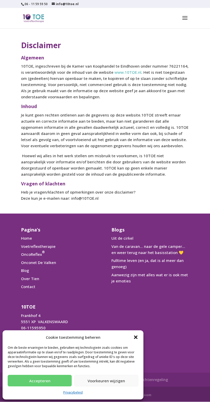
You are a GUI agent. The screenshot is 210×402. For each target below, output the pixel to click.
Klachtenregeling (153, 379)
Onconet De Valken (38, 262)
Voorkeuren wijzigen (106, 380)
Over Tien (30, 278)
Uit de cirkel (122, 238)
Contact (28, 286)
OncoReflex (33, 254)
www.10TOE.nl (127, 72)
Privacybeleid (73, 392)
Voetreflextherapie (38, 246)
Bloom (145, 395)
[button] (135, 337)
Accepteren (39, 380)
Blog (25, 270)
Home (26, 238)
